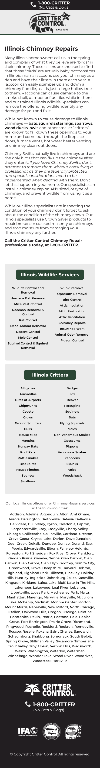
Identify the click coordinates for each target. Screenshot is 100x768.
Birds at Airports (28, 400)
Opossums (72, 440)
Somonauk (59, 636)
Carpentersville (24, 529)
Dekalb (34, 543)
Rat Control (28, 320)
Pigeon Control (72, 340)
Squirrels (72, 411)
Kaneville (85, 578)
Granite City (84, 563)
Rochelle (32, 626)
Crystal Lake (41, 539)
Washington (37, 651)
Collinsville (52, 534)
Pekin (35, 617)
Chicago (14, 534)
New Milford (58, 607)
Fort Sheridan (36, 553)
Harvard (69, 568)
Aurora (14, 519)
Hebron (83, 568)
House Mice (28, 435)
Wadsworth (81, 646)
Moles (72, 429)
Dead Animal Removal (28, 326)
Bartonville (50, 519)
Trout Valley (18, 646)
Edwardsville (34, 548)
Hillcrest (56, 573)
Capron (83, 524)
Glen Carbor (29, 563)
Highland (14, 573)
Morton (84, 602)
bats (33, 123)
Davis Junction (78, 539)
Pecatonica (19, 617)
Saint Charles (61, 631)
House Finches (28, 469)
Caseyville (56, 529)
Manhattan (16, 597)
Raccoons (72, 458)
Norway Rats (28, 446)
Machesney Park (64, 592)
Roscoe (15, 631)
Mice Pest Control (28, 304)
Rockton (66, 626)
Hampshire (51, 568)
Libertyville (20, 592)
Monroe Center (64, 602)
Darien (58, 539)
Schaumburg (19, 636)
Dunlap (63, 543)
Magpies (28, 440)
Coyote (28, 411)
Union (43, 646)
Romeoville (83, 626)
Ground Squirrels (28, 423)
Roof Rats (28, 452)
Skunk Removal (72, 288)
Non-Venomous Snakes (72, 435)
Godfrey (66, 563)
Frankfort (85, 553)
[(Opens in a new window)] (30, 731)
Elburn (52, 548)
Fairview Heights (74, 548)
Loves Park (40, 592)
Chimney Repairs (72, 323)
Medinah (42, 602)
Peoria (47, 617)
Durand (77, 543)
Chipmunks (28, 405)
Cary (42, 529)
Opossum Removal (72, 294)
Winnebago (17, 656)
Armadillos (28, 394)
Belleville (83, 519)
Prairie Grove (60, 622)
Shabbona (40, 636)
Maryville (51, 597)
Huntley (21, 578)
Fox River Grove (62, 553)
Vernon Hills (60, 646)
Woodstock (42, 661)
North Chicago (82, 607)
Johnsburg (56, 578)
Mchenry (25, 602)
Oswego (70, 612)
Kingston (13, 583)
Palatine (85, 612)
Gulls (28, 429)
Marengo (34, 597)
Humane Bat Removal (28, 298)
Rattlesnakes (28, 458)
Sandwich (82, 631)
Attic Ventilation (72, 317)
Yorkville (60, 661)
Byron (52, 524)
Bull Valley (36, 524)
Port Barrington (34, 622)
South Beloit (80, 636)
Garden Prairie (20, 558)
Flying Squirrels (72, 423)
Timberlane (84, 641)
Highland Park (36, 573)
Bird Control (72, 299)
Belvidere (18, 524)
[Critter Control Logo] (50, 22)
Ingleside (38, 578)
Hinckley (72, 573)
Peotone (61, 617)
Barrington (30, 519)
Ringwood (15, 626)
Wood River (63, 656)
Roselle (29, 631)
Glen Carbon (71, 558)
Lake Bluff (57, 583)
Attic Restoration (72, 311)
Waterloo (57, 651)
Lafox (42, 583)
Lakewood (41, 587)
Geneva (40, 558)
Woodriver (83, 656)
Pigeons (72, 446)
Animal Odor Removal (72, 334)
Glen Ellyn (49, 563)
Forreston (14, 553)
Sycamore (64, 641)
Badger (72, 388)
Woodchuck (72, 475)
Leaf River (60, 587)
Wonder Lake (40, 656)
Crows (28, 417)
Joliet (71, 578)
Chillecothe (32, 534)
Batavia (67, 519)
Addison (17, 514)
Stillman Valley (42, 641)
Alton (64, 514)
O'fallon (14, 612)
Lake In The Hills (80, 583)
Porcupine (72, 405)
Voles (72, 469)
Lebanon (77, 587)
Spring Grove (17, 641)
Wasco (20, 651)
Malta (84, 592)
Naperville (37, 607)
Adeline (32, 514)
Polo (73, 617)
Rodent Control (28, 332)
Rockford (49, 626)
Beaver (72, 400)
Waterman (76, 651)
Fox (72, 394)
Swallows (28, 481)
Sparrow (28, 475)
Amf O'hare (79, 514)
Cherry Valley (77, 529)
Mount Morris (16, 607)
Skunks (72, 464)
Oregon (54, 612)
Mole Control (28, 337)
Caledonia (67, 524)
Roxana (42, 631)
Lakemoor (22, 587)
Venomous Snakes (72, 452)
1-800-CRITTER (64, 245)
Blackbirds (28, 464)
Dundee (49, 543)
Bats (72, 417)
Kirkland (29, 583)
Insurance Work (72, 329)
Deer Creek (17, 543)
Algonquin (49, 514)
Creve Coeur (19, 539)
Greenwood (19, 568)
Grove (36, 568)
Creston (85, 534)
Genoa (54, 558)
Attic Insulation (72, 305)
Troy (33, 646)
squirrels (47, 123)
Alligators (28, 388)
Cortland (70, 534)
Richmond (81, 622)
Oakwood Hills (34, 612)
